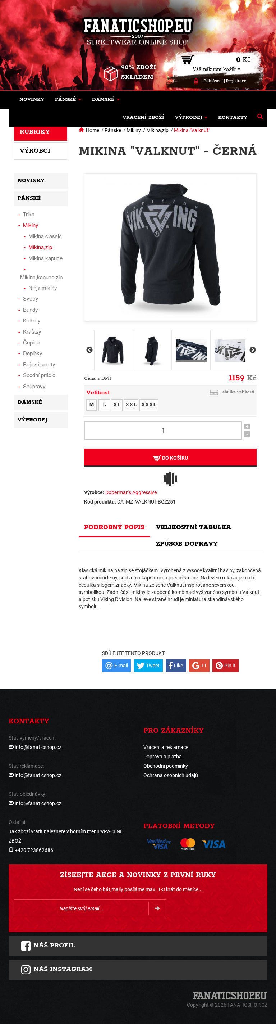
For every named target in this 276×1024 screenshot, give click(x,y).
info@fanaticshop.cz (38, 747)
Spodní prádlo (39, 375)
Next (252, 350)
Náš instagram (61, 969)
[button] (68, 100)
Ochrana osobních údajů (170, 775)
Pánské (113, 130)
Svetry (30, 298)
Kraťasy (32, 331)
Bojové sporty (39, 364)
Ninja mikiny (42, 287)
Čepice (31, 342)
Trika (28, 214)
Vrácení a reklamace (165, 747)
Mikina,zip (157, 130)
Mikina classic (45, 236)
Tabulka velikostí (237, 392)
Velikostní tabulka (193, 527)
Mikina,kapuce (45, 258)
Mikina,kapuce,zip (41, 277)
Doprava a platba (162, 756)
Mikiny (133, 130)
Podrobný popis (114, 527)
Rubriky (35, 132)
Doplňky (32, 353)
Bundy (30, 309)
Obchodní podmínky (165, 766)
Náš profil (53, 945)
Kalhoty (32, 320)
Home (92, 130)
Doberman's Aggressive (131, 492)
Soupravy (34, 386)
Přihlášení (213, 81)
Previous (89, 350)
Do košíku (174, 458)
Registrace (236, 81)
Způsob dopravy (187, 544)
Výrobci (35, 151)
